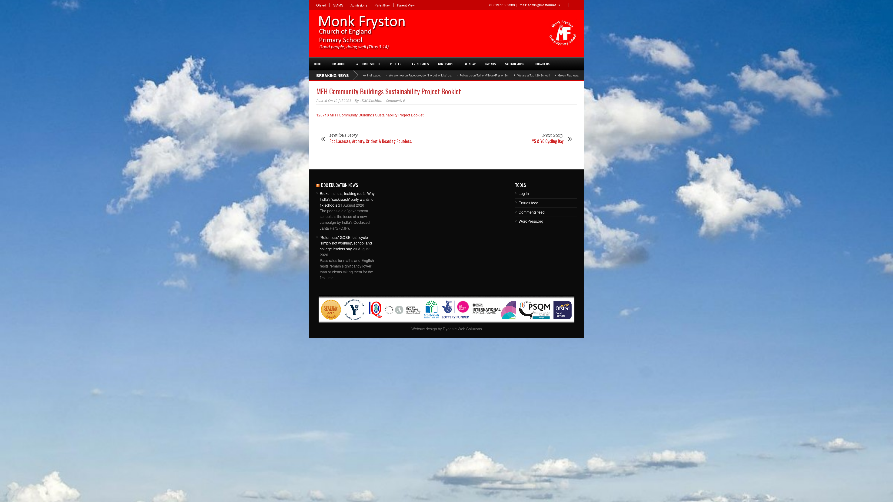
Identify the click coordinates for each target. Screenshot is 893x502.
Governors (445, 63)
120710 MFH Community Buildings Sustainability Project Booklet (369, 115)
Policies (395, 63)
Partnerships (419, 63)
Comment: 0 (395, 101)
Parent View (406, 5)
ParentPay (382, 5)
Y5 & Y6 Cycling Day (547, 141)
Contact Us (541, 63)
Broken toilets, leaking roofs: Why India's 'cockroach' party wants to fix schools (347, 199)
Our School (338, 63)
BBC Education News (339, 185)
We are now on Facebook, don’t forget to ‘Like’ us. (378, 75)
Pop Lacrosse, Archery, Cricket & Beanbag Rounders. (371, 141)
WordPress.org (531, 221)
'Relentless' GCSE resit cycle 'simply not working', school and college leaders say (346, 243)
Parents (490, 63)
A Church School (368, 63)
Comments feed (532, 212)
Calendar (469, 63)
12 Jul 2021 (342, 101)
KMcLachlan (372, 101)
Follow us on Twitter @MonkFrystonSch (443, 75)
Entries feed (528, 202)
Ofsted (321, 5)
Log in (524, 193)
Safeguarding (514, 63)
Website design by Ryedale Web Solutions (446, 328)
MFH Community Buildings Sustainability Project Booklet (388, 91)
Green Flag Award (528, 75)
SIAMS (338, 5)
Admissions (358, 5)
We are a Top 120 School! (492, 75)
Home (317, 63)
